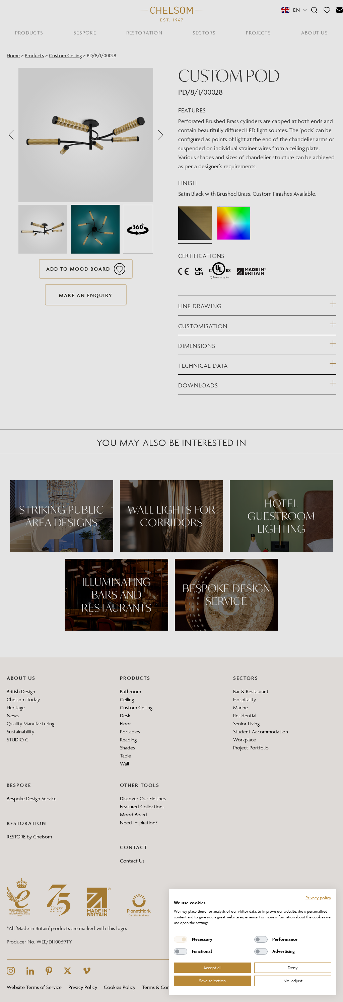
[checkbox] (180, 939)
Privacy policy (318, 897)
